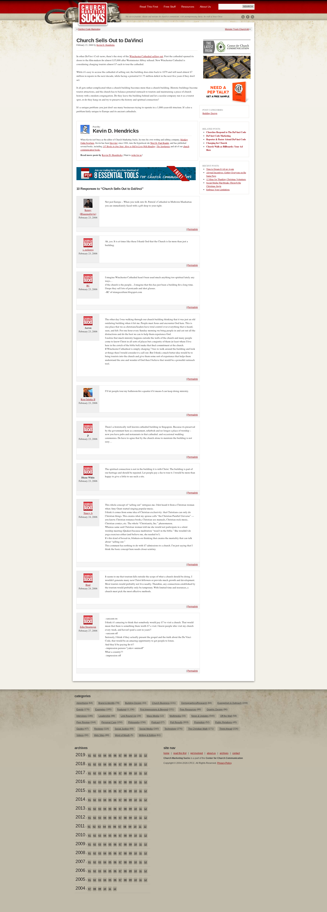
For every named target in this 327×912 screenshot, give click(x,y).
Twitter (243, 17)
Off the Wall (226, 716)
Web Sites (99, 735)
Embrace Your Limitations (218, 189)
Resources (187, 6)
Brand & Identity (106, 703)
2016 (80, 781)
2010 (80, 834)
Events (79, 709)
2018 (80, 763)
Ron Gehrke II (88, 399)
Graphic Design (215, 709)
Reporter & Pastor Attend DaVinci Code (226, 139)
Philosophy (134, 722)
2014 (80, 799)
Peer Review (83, 722)
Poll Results (176, 722)
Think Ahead (225, 728)
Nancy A (88, 513)
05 (110, 755)
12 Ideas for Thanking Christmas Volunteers (226, 179)
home (166, 753)
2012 (80, 816)
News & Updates (200, 716)
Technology (170, 728)
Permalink (192, 229)
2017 (80, 772)
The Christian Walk (198, 728)
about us (211, 753)
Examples (100, 709)
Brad (88, 584)
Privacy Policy (224, 763)
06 (115, 755)
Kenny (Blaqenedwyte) (88, 212)
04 (105, 755)
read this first (179, 753)
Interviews (81, 716)
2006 (80, 870)
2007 (80, 861)
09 (130, 755)
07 (120, 755)
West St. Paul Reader (159, 142)
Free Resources (188, 709)
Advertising (82, 703)
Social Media (146, 728)
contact (236, 753)
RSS (252, 17)
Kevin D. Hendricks (106, 44)
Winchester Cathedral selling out (146, 56)
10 (135, 755)
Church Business (161, 703)
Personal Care (108, 722)
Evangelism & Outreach (229, 703)
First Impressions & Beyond (154, 709)
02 (94, 755)
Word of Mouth (122, 735)
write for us (136, 155)
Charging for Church (216, 143)
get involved (196, 753)
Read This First (149, 6)
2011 (80, 825)
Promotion (199, 722)
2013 (80, 808)
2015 (80, 790)
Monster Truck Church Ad (237, 29)
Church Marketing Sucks (93, 14)
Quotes (80, 728)
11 (140, 755)
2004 (80, 888)
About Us (205, 6)
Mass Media (153, 716)
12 (145, 755)
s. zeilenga (88, 249)
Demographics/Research (194, 703)
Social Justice (122, 728)
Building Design (209, 113)
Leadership (104, 716)
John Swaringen (88, 627)
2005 (80, 879)
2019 (80, 754)
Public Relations (223, 722)
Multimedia (175, 716)
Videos (80, 735)
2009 (80, 843)
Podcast (155, 722)
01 (89, 755)
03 (99, 755)
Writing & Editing (147, 735)
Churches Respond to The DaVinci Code (226, 132)
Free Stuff (170, 6)
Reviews (98, 728)
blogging (114, 142)
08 (125, 755)
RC (88, 285)
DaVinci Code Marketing (89, 29)
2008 (80, 852)
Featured (121, 709)
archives (224, 753)
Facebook (248, 17)
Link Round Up (128, 716)
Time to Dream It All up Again (220, 169)
